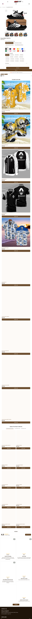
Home (1, 7)
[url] (7, 613)
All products (4, 7)
